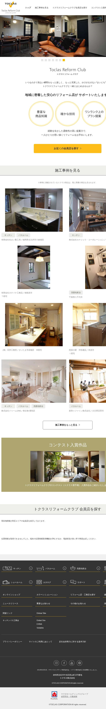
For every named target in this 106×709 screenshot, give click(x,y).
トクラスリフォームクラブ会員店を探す (69, 7)
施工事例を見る (41, 7)
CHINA (39, 624)
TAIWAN (40, 628)
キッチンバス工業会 (11, 620)
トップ (28, 7)
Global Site (41, 620)
